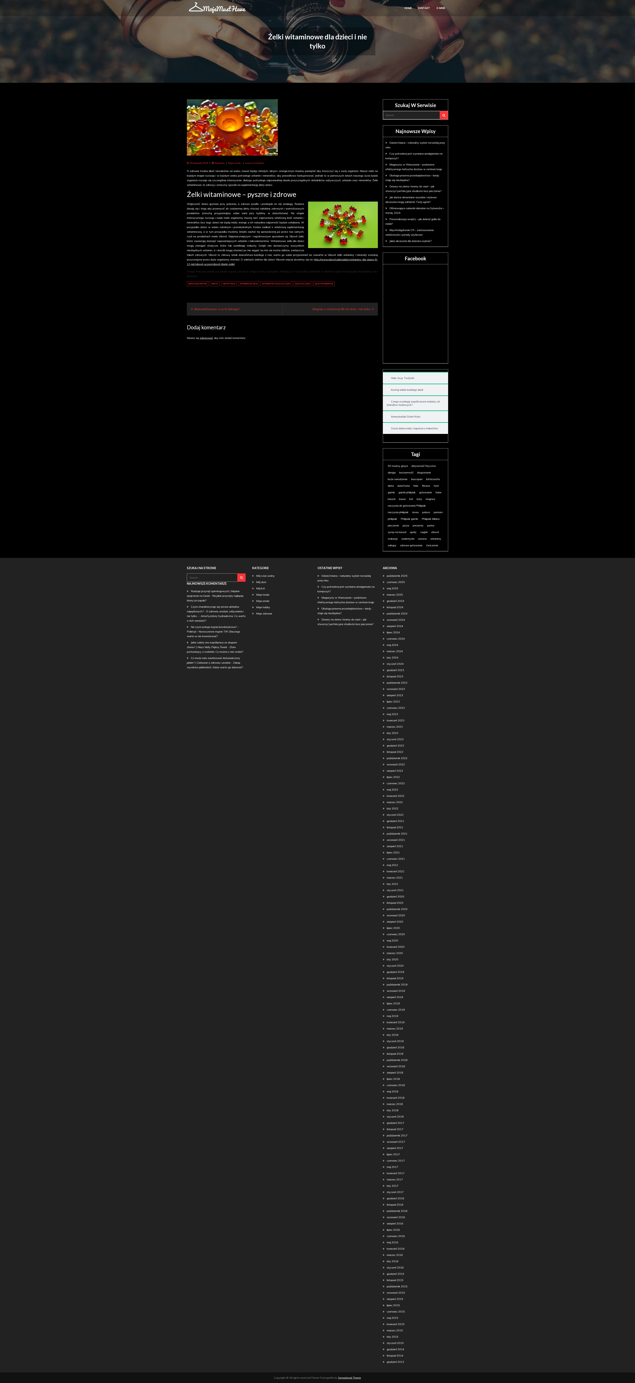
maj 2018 (392, 1091)
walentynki (407, 538)
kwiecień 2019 (395, 1022)
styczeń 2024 (395, 663)
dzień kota (403, 485)
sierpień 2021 (395, 846)
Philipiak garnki (409, 518)
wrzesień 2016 (396, 1217)
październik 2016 (397, 1211)
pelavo (426, 512)
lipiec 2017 (393, 1154)
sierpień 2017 (395, 1148)
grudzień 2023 (395, 670)
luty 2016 (392, 1261)
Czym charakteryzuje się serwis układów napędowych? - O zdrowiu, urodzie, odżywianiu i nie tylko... (215, 611)
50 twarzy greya (398, 466)
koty (419, 499)
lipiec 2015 (393, 1305)
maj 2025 (392, 588)
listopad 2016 (395, 1204)
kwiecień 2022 (395, 795)
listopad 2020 (395, 902)
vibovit (214, 283)
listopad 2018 (395, 1053)
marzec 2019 (395, 1028)
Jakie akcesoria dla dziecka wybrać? (410, 241)
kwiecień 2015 (395, 1324)
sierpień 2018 (395, 1072)
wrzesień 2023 (396, 689)
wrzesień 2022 (396, 764)
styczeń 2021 (395, 890)
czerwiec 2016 (396, 1236)
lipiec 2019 (393, 1003)
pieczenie (393, 525)
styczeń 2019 (395, 1041)
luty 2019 (392, 1034)
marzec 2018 (395, 1104)
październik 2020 (397, 909)
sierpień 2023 (395, 695)
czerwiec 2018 (396, 1085)
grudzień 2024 (395, 601)
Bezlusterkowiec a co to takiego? (217, 309)
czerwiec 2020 (396, 934)
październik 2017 (397, 1135)
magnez (430, 499)
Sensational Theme (349, 1377)
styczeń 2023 (395, 739)
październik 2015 (397, 1286)
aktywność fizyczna (423, 466)
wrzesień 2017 (396, 1141)
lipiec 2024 (393, 632)
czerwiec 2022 (396, 783)
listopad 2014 (395, 1355)
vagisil (423, 532)
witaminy (435, 538)
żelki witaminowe (324, 283)
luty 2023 (392, 733)
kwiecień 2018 (395, 1097)
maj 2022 (392, 789)
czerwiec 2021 (396, 858)
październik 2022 (397, 758)
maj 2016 (392, 1242)
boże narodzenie (397, 479)
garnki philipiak (407, 492)
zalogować (206, 338)
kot (411, 499)
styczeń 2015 (395, 1343)
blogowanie (424, 472)
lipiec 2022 (393, 777)
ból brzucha (433, 479)
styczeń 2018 (395, 1116)
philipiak (392, 518)
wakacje (393, 538)
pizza (406, 525)
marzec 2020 (395, 953)
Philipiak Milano (431, 518)
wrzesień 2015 (396, 1292)
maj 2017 (392, 1167)
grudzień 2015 (395, 1273)
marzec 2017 (395, 1179)
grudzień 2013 (395, 1361)
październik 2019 (397, 984)
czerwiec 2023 (396, 707)
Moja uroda (234, 163)
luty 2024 (392, 657)
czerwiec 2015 (396, 1311)
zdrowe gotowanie (411, 545)
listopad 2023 (395, 676)
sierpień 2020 (395, 921)
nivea (415, 512)
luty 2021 (392, 884)
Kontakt (424, 8)
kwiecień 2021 (395, 871)
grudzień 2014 (395, 1349)
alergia (392, 472)
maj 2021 (392, 865)
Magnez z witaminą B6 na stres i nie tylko (341, 309)
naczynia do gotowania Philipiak (407, 505)
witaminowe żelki (248, 283)
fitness (426, 485)
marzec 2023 (395, 726)
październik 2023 (397, 682)
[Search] (444, 115)
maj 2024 (392, 645)
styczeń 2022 (395, 814)
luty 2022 (392, 808)
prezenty (418, 525)
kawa (402, 499)
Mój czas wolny (265, 575)
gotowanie (425, 492)
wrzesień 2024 (396, 619)
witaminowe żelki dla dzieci (276, 283)
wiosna (422, 538)
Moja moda (262, 594)
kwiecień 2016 (395, 1248)
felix (415, 485)
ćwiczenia (432, 545)
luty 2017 (392, 1185)
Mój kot (260, 588)
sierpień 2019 (395, 997)
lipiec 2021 (393, 852)
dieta (391, 485)
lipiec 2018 (393, 1078)
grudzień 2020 (395, 896)
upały (413, 532)
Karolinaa (219, 163)
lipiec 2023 (393, 701)
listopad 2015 (395, 1280)
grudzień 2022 (395, 745)
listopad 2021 (395, 827)
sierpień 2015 (395, 1299)
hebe (439, 492)
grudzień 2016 (395, 1198)
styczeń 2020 (395, 965)
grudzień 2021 (395, 821)
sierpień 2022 (395, 770)
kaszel (391, 499)
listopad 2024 (395, 607)
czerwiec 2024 (396, 638)
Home (408, 8)
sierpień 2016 (395, 1223)
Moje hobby (263, 607)
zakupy (392, 545)
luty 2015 (392, 1336)
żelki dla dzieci (303, 283)
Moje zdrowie (264, 613)
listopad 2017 (395, 1129)
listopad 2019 (395, 978)
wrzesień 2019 (396, 990)
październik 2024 (397, 613)
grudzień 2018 (395, 1047)
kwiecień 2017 (395, 1173)
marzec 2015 (395, 1330)
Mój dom (261, 582)
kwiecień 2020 (395, 946)
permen (438, 512)
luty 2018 (392, 1110)
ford (436, 485)
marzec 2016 (395, 1255)
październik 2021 (397, 833)
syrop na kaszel (397, 532)
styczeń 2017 (395, 1192)
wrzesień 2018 (396, 1066)
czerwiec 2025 (396, 582)
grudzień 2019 (395, 972)
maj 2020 (392, 940)
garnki (391, 492)
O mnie (441, 8)
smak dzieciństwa (197, 283)
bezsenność (406, 472)
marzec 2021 (395, 877)
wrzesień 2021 (396, 840)
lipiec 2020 (393, 928)
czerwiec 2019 (396, 1009)
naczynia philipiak (398, 512)
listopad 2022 (395, 751)
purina (430, 525)
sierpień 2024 (395, 626)
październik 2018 (397, 1060)
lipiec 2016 (393, 1229)
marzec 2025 (395, 594)
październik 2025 (397, 575)
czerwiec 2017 (396, 1160)
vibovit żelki (228, 283)
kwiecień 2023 (395, 720)
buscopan (417, 479)
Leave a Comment (254, 163)
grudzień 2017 (395, 1123)
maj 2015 (392, 1317)
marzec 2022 (395, 802)
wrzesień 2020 (396, 915)
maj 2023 (392, 714)
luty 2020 (392, 959)
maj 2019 (392, 1016)
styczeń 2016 (395, 1267)
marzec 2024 (395, 651)
